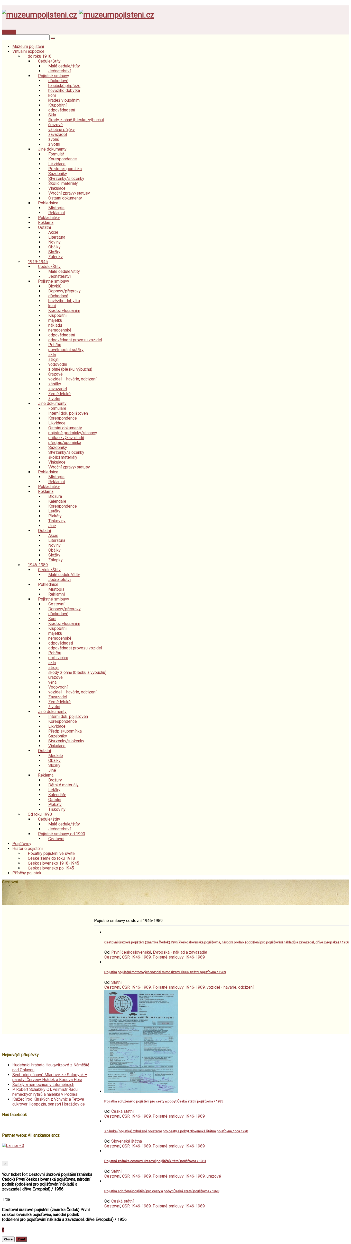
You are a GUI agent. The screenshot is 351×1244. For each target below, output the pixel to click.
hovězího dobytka (64, 90)
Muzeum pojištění (28, 46)
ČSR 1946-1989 (136, 957)
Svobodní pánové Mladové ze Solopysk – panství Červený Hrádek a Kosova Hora (49, 1077)
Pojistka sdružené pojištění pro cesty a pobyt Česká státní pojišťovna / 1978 (161, 1191)
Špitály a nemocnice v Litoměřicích (43, 1084)
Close (8, 1239)
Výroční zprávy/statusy (69, 467)
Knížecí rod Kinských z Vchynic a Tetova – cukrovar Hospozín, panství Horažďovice (50, 1102)
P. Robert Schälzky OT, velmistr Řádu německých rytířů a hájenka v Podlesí (45, 1092)
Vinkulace (57, 745)
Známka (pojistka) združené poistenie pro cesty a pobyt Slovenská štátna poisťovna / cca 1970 (176, 1131)
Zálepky (55, 256)
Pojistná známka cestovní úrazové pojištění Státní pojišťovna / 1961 (155, 1161)
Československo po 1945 (51, 868)
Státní (116, 982)
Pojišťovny (21, 843)
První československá (131, 952)
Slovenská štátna (126, 1141)
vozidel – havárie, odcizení (72, 379)
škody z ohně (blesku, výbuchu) (76, 119)
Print (21, 1239)
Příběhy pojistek (26, 873)
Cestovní (56, 838)
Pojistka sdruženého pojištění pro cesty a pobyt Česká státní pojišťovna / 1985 (163, 1101)
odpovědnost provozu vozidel (75, 339)
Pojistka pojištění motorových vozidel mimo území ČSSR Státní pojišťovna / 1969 (165, 972)
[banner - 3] (13, 1145)
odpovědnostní (61, 110)
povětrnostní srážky (66, 349)
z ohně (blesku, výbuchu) (70, 369)
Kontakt (9, 32)
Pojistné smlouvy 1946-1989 (179, 957)
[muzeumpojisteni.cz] (39, 15)
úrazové (214, 1176)
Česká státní (122, 1111)
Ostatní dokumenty (65, 198)
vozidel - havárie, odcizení (230, 987)
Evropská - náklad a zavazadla (180, 952)
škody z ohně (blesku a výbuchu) (77, 672)
